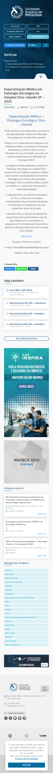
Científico (9, 586)
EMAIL (33, 268)
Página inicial (10, 61)
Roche (7, 629)
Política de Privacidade (26, 759)
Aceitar (26, 765)
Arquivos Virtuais (11, 578)
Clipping (8, 590)
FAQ (38, 31)
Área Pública (9, 574)
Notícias (10, 54)
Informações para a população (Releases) (21, 617)
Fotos (7, 613)
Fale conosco (38, 36)
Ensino (7, 601)
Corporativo (9, 593)
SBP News (9, 637)
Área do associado (15, 45)
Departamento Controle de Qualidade (19, 597)
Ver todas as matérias (26, 338)
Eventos (8, 609)
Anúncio (8, 570)
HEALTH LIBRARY (15, 36)
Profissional (9, 625)
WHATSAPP (21, 268)
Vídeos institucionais (13, 644)
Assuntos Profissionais (13, 582)
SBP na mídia (10, 633)
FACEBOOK (9, 268)
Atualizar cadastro (15, 31)
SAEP (38, 26)
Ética (7, 605)
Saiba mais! (26, 236)
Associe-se (15, 26)
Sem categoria (10, 641)
